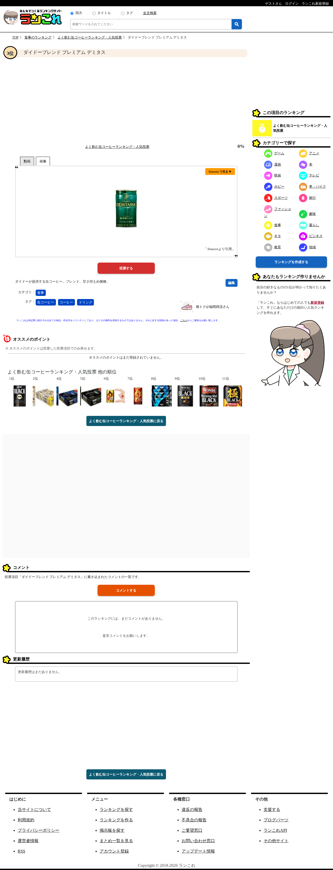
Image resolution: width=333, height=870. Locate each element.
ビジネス (316, 236)
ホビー (279, 186)
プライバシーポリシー (38, 830)
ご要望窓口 (192, 830)
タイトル (104, 13)
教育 (277, 247)
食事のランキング (38, 37)
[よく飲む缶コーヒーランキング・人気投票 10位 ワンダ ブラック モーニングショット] (209, 395)
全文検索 (150, 13)
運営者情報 (28, 841)
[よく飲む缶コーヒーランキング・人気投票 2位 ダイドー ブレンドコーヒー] (43, 395)
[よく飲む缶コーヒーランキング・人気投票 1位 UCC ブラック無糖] (19, 395)
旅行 (312, 198)
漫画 (277, 164)
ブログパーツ (276, 820)
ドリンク (85, 302)
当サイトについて (34, 809)
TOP (15, 37)
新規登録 (317, 302)
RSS (21, 851)
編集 (231, 283)
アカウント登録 (114, 851)
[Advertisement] (126, 100)
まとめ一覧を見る (116, 841)
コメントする (126, 590)
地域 (312, 247)
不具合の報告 (194, 820)
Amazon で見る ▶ (220, 171)
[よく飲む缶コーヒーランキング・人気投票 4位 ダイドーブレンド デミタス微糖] (67, 395)
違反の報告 (192, 809)
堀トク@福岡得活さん (212, 307)
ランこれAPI (275, 830)
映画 (277, 175)
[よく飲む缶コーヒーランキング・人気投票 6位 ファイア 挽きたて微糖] (114, 395)
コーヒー (66, 302)
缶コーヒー (45, 302)
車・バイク (317, 186)
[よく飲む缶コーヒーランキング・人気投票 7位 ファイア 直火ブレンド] (138, 395)
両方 (78, 13)
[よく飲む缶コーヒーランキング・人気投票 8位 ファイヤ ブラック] (161, 395)
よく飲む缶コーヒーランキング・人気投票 (89, 37)
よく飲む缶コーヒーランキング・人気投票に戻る (126, 421)
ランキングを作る (116, 820)
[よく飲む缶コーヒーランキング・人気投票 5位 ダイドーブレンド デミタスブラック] (90, 395)
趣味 (312, 214)
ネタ (277, 236)
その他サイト (276, 841)
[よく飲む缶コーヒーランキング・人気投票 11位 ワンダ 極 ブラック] (232, 395)
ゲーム (279, 153)
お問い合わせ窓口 (198, 841)
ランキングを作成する (291, 262)
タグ (129, 13)
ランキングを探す (116, 809)
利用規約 (26, 820)
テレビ (314, 175)
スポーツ (281, 198)
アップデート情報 (198, 851)
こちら (183, 320)
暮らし (314, 225)
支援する (272, 809)
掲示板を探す (112, 830)
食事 (40, 293)
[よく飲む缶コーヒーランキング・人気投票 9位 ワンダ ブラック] (185, 395)
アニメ (314, 153)
